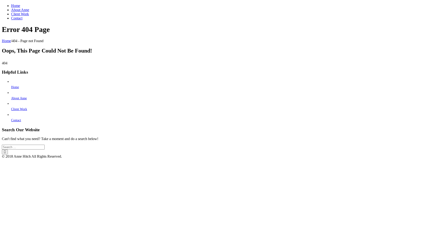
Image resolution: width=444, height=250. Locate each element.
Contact (16, 120)
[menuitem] (226, 6)
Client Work (19, 109)
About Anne (19, 98)
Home (15, 87)
